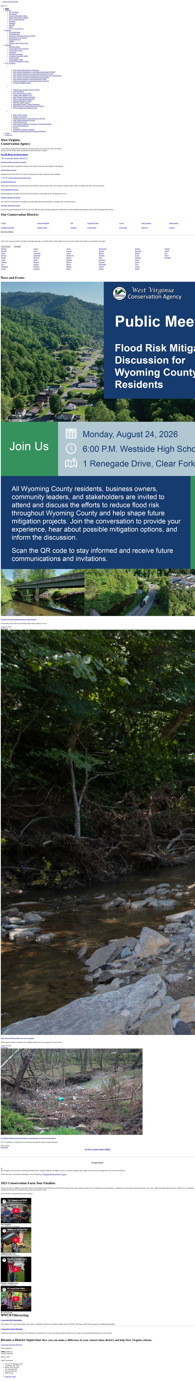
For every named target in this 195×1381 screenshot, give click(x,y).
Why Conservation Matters (10, 158)
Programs (8, 30)
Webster (167, 249)
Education (8, 45)
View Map (17, 246)
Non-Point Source (15, 39)
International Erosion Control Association (26, 104)
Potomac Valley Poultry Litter (18, 43)
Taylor (137, 260)
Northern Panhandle (7, 228)
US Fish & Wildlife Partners (22, 83)
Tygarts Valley (91, 228)
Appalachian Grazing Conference (24, 129)
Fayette (3, 269)
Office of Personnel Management (23, 99)
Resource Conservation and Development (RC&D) (29, 131)
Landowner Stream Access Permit (10, 197)
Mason (68, 262)
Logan (68, 253)
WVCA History (14, 12)
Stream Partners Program (8, 182)
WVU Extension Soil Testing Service (25, 108)
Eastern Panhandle (43, 223)
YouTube (12, 25)
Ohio (100, 258)
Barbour (3, 249)
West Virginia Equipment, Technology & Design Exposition (32, 124)
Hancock (36, 258)
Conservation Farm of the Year (19, 49)
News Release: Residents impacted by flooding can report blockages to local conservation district (28, 1138)
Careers (7, 133)
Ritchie (137, 253)
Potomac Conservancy (20, 117)
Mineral (68, 267)
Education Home (14, 47)
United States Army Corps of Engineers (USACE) (29, 118)
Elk (72, 223)
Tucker (137, 262)
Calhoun (4, 262)
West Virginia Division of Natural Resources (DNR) (30, 79)
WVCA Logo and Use (16, 28)
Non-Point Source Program (8, 170)
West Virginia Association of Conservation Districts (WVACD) (33, 74)
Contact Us (8, 135)
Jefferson (36, 267)
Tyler (136, 264)
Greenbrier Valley (93, 223)
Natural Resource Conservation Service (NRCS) (28, 106)
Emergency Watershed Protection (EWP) (22, 36)
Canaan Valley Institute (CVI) (22, 95)
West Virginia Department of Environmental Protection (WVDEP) (34, 72)
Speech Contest (14, 58)
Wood (166, 255)
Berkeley (4, 251)
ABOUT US (23, 158)
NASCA (16, 128)
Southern (73, 228)
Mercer (68, 264)
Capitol (3, 223)
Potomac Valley (42, 228)
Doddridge (4, 267)
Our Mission (13, 14)
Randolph (138, 251)
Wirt (166, 253)
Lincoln (68, 251)
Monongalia (103, 249)
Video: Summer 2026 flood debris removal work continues (17, 1038)
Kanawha (37, 269)
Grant (35, 251)
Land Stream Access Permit (18, 38)
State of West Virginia (20, 115)
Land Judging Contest (16, 59)
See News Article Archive (97, 1149)
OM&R (11, 41)
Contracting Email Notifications (12, 1329)
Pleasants (102, 262)
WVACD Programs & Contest (18, 61)
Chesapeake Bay (14, 34)
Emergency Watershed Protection (10, 205)
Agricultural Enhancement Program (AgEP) (13, 162)
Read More (4, 629)
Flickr (11, 27)
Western (171, 228)
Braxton (3, 255)
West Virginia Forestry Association (24, 97)
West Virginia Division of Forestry (24, 120)
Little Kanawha (146, 223)
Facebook (12, 21)
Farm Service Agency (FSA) (22, 93)
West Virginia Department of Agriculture (26, 70)
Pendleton (102, 260)
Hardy (36, 260)
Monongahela (173, 223)
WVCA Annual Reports (16, 19)
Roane (137, 255)
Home (7, 8)
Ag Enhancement (14, 32)
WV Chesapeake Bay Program (9, 189)
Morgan (101, 253)
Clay (2, 264)
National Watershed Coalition (22, 101)
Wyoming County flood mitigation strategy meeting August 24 (18, 619)
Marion (68, 258)
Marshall (69, 260)
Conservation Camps (15, 50)
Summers (138, 258)
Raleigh (137, 249)
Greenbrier (37, 253)
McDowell (69, 255)
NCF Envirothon (18, 91)
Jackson (36, 264)
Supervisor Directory (15, 1345)
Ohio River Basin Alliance (21, 102)
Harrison (36, 262)
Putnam (101, 269)
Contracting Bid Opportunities (11, 1320)
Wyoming (168, 258)
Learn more (4, 1345)
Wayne (137, 269)
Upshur (137, 267)
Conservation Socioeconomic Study (19, 178)
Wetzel (167, 251)
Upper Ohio (123, 228)
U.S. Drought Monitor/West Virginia (52, 1174)
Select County (6, 246)
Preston (101, 267)
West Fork (144, 228)
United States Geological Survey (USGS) (26, 90)
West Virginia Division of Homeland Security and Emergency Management (37, 75)
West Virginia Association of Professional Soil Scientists (31, 77)
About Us (8, 10)
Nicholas (102, 255)
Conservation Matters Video (18, 16)
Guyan (121, 223)
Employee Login (10, 1376)
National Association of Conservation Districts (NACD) (31, 81)
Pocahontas (102, 264)
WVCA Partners (10, 63)
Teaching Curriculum (16, 54)
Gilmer (36, 249)
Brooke (3, 258)
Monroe (101, 251)
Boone (3, 253)
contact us (5, 2)
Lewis (68, 249)
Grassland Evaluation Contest (18, 56)
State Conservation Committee (18, 18)
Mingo (68, 269)
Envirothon (12, 52)
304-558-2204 (13, 2)
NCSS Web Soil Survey (20, 126)
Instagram (12, 23)
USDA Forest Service (20, 122)
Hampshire (37, 255)
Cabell (3, 260)
